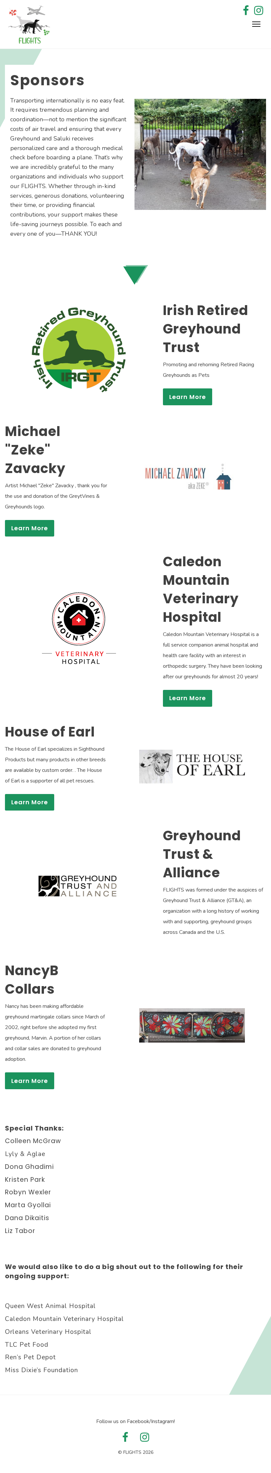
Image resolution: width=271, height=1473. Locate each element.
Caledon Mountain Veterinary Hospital (64, 1319)
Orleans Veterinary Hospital (48, 1332)
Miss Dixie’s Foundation (41, 1370)
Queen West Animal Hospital (50, 1306)
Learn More (187, 397)
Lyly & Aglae (25, 1154)
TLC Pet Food (26, 1344)
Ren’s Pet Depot (30, 1357)
